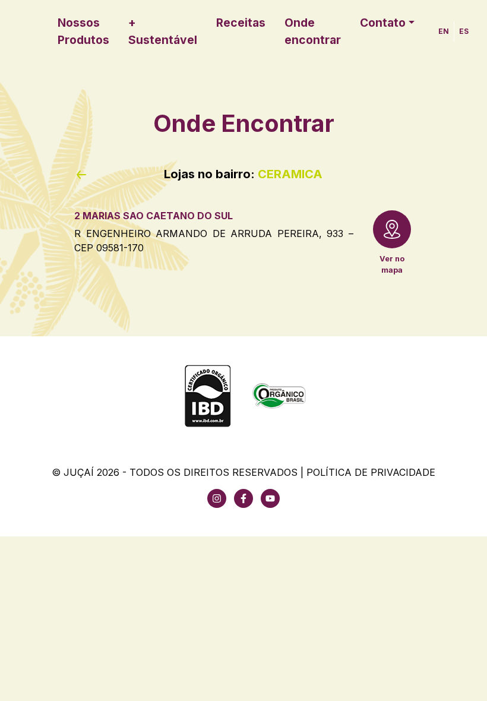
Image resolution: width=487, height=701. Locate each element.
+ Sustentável (162, 31)
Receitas (240, 22)
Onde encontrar (312, 31)
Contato (383, 22)
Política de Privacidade (370, 472)
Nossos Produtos (83, 31)
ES (464, 31)
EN (443, 31)
